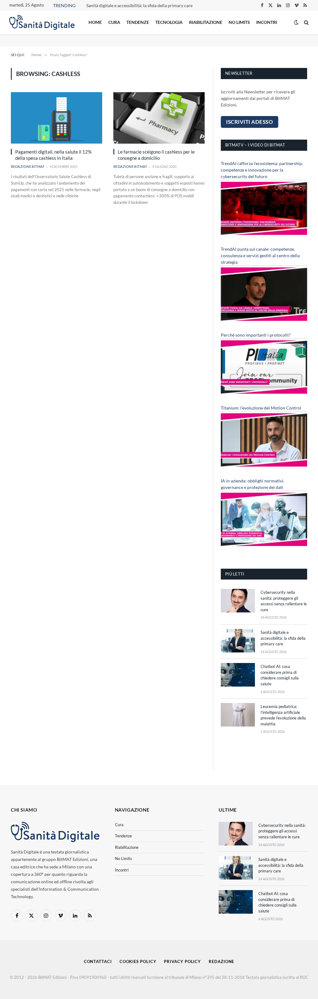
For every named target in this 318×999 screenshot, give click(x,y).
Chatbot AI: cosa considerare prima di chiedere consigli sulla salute (280, 675)
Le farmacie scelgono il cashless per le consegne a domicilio (156, 155)
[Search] (306, 22)
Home (95, 22)
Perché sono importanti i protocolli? (256, 335)
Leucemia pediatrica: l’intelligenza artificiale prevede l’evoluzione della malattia (283, 715)
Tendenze (137, 22)
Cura (114, 22)
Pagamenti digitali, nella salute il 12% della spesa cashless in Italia (53, 155)
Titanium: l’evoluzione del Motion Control (261, 407)
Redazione (221, 961)
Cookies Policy (138, 961)
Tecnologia (169, 22)
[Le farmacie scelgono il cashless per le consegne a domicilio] (159, 117)
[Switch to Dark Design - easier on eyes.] (296, 22)
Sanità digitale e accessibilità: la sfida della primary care (139, 5)
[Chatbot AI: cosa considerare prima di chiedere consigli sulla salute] (238, 675)
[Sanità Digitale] (42, 22)
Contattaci (98, 961)
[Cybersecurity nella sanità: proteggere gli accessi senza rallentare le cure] (238, 600)
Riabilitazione (205, 22)
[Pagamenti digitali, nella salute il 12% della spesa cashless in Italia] (56, 117)
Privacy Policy (182, 961)
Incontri (266, 22)
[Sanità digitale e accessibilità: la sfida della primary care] (238, 640)
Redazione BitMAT (27, 166)
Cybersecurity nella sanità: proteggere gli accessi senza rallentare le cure (284, 601)
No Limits (239, 22)
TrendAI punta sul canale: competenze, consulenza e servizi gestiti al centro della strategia (260, 255)
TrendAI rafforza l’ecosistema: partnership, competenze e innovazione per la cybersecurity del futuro (262, 170)
